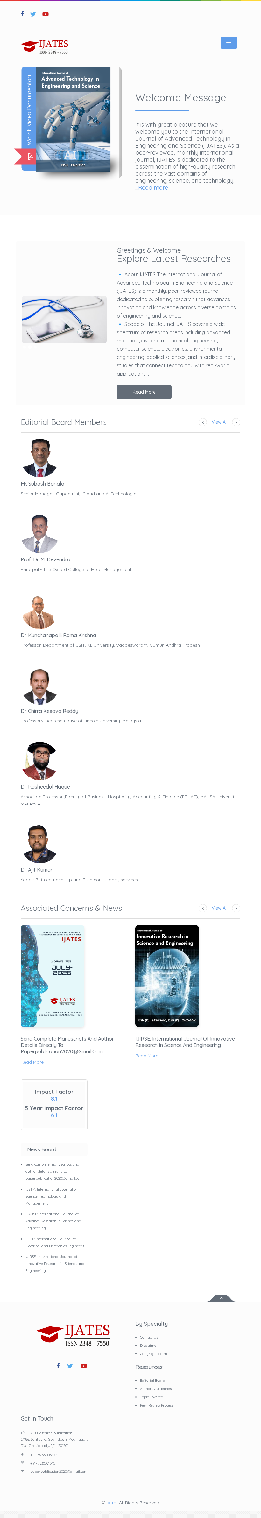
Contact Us (149, 1337)
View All (220, 422)
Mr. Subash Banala (42, 484)
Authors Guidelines (156, 1389)
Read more (153, 187)
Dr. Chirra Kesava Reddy (49, 711)
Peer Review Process (156, 1405)
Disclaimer (149, 1345)
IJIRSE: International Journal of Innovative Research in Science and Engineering (185, 1042)
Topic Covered (151, 1397)
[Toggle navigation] (229, 43)
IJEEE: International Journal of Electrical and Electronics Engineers (54, 1242)
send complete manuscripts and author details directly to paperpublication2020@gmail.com (67, 1045)
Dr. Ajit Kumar (37, 870)
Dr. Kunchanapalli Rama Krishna (58, 635)
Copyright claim (153, 1354)
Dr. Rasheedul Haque (45, 787)
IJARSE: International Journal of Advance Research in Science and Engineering (53, 1221)
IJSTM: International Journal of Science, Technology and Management (51, 1196)
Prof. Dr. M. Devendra (45, 559)
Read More (144, 392)
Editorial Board (152, 1380)
